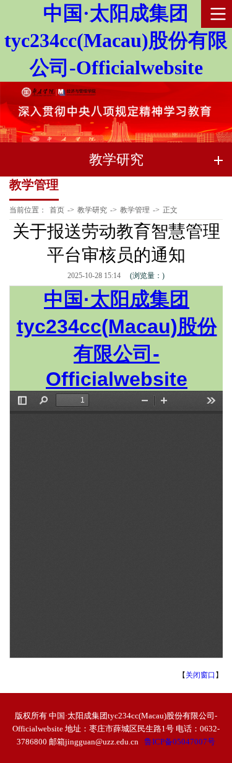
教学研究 (92, 210)
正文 (170, 210)
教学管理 (135, 210)
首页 (56, 210)
